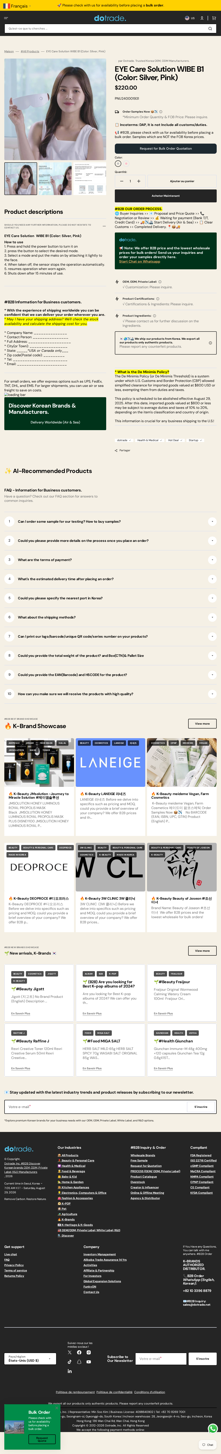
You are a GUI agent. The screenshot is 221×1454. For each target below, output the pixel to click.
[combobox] (110, 28)
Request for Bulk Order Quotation (166, 148)
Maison (9, 51)
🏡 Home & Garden (71, 1182)
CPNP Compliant (201, 1182)
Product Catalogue (144, 1176)
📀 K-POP (64, 1203)
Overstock (138, 1182)
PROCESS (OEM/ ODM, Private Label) (155, 1171)
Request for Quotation (146, 1166)
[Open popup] (161, 112)
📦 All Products (68, 1155)
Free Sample (139, 1160)
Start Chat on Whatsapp (139, 261)
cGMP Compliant (202, 1166)
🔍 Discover (66, 1235)
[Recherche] (211, 28)
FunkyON (90, 1286)
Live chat (10, 1254)
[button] (6, 18)
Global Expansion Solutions (102, 1281)
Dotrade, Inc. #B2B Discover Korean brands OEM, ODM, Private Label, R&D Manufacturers (25, 1168)
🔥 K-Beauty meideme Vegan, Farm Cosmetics (180, 796)
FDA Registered (201, 1155)
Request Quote (42, 1439)
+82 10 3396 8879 (197, 1290)
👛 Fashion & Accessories (75, 1198)
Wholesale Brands (143, 1155)
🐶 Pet (62, 1209)
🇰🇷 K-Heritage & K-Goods (75, 1225)
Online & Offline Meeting (147, 1193)
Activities (90, 1265)
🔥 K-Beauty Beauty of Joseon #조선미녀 (181, 900)
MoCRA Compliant (203, 1171)
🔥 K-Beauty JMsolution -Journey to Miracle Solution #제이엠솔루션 (39, 796)
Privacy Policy (14, 1265)
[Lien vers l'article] (39, 787)
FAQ (6, 1260)
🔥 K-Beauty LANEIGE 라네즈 (103, 794)
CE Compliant (200, 1187)
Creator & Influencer (145, 1187)
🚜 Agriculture (67, 1214)
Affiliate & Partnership (99, 1270)
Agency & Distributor (145, 1198)
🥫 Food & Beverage (71, 1171)
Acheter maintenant (166, 196)
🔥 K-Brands (66, 1219)
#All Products (30, 51)
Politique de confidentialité (114, 1392)
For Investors (92, 1276)
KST (18, 1188)
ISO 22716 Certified (203, 1160)
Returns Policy (14, 1276)
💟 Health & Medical (71, 1166)
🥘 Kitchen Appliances (73, 1187)
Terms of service (15, 1270)
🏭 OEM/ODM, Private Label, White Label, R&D (89, 1230)
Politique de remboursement (75, 1392)
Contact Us (91, 1292)
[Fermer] (56, 1407)
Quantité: (121, 172)
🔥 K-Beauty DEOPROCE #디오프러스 (39, 898)
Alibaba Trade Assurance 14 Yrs (105, 1260)
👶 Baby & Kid (67, 1176)
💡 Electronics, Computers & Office (82, 1193)
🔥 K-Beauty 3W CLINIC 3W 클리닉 (107, 898)
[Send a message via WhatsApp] (213, 1429)
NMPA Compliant (202, 1176)
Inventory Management (100, 1254)
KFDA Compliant (201, 1193)
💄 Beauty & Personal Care (76, 1160)
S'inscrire (202, 1359)
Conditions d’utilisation (149, 1392)
